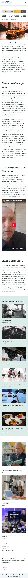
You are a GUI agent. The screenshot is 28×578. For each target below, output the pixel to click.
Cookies (4, 548)
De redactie (5, 567)
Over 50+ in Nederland (7, 550)
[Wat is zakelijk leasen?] (14, 332)
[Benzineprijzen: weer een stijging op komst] (14, 375)
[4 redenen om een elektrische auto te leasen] (14, 396)
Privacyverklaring (6, 546)
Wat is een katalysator (8, 363)
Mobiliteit (13, 19)
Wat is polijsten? (6, 320)
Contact (4, 569)
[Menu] (25, 2)
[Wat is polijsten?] (14, 311)
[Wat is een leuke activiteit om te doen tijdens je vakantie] (14, 419)
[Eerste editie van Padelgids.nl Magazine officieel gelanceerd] (14, 520)
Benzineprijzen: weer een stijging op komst (13, 384)
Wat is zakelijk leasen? (8, 341)
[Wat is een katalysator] (14, 354)
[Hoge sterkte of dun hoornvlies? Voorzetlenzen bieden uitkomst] (14, 487)
